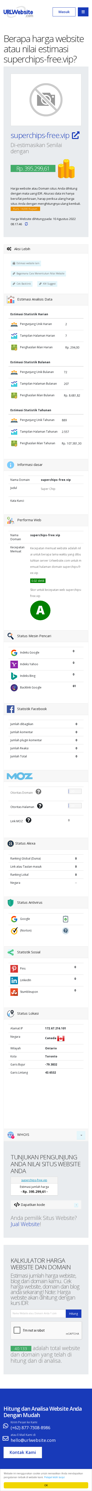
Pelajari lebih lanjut (54, 1477)
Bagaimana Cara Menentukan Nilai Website (39, 273)
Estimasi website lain (27, 263)
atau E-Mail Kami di (23, 1435)
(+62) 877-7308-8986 (30, 1427)
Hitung (73, 1314)
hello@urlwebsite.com (33, 1440)
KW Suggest (49, 283)
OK (46, 1485)
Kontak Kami (22, 1452)
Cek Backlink (23, 283)
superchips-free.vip (41, 135)
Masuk (64, 11)
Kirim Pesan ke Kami (24, 1422)
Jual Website (25, 1224)
